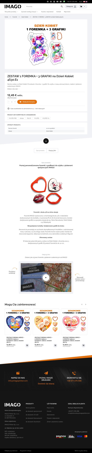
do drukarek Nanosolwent (34, 418)
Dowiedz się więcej (46, 384)
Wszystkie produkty (10, 11)
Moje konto (67, 11)
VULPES (36, 118)
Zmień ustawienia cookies (55, 422)
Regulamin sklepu (25, 451)
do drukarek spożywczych (34, 411)
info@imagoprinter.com (18, 381)
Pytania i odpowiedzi (47, 11)
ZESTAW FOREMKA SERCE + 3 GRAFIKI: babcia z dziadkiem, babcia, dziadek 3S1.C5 (71, 340)
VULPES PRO (13, 118)
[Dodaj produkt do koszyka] (27, 345)
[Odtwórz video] (46, 277)
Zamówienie (51, 415)
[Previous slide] (81, 304)
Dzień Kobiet (24, 17)
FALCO (29, 118)
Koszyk (49, 411)
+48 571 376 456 (72, 1)
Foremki (14, 17)
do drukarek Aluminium (33, 422)
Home (6, 17)
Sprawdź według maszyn (28, 11)
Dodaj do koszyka (29, 102)
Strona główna (30, 408)
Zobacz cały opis (12, 89)
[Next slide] (85, 304)
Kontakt (58, 11)
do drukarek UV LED (32, 415)
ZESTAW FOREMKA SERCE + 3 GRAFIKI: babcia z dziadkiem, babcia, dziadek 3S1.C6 (43, 340)
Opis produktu (40, 150)
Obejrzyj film (52, 150)
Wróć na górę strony (81, 451)
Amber (22, 118)
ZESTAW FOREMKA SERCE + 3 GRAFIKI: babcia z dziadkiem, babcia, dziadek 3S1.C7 (15, 340)
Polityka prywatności (11, 451)
